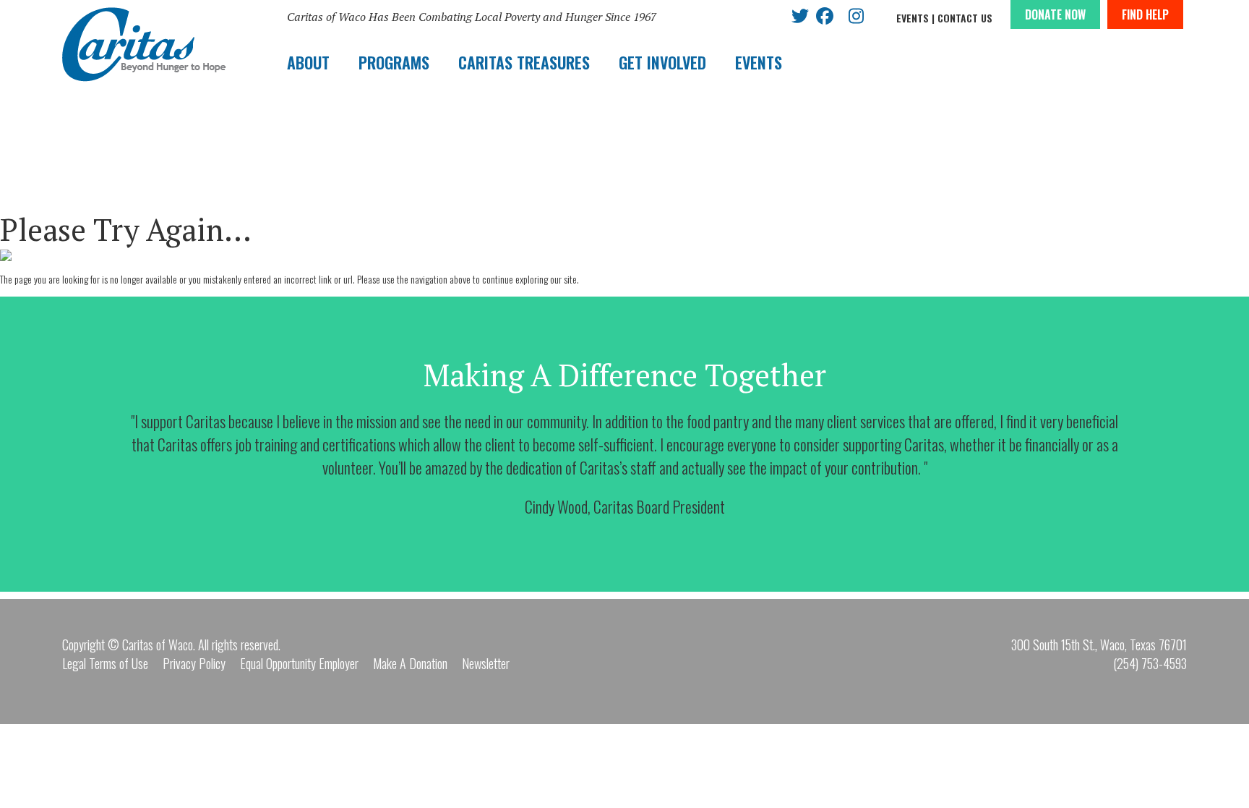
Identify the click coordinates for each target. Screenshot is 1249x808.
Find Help (1145, 14)
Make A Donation (410, 663)
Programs (394, 62)
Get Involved (662, 62)
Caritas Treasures (524, 62)
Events (912, 17)
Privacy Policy (194, 663)
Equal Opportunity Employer (299, 663)
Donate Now (1055, 14)
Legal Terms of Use (105, 663)
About (308, 62)
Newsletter (486, 663)
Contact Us (964, 17)
